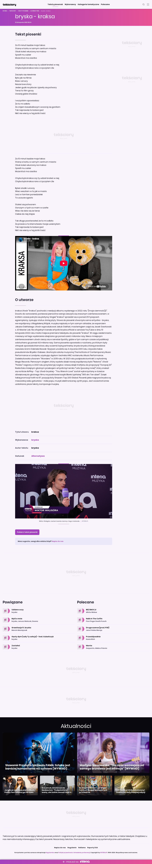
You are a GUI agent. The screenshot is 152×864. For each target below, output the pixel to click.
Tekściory (12, 11)
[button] (55, 4)
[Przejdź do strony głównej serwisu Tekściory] (9, 4)
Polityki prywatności (65, 852)
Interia (5, 11)
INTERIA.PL (103, 852)
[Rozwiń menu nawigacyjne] (148, 4)
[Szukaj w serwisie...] (143, 4)
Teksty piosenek (23, 11)
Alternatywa (34, 11)
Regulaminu (50, 852)
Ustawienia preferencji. (81, 852)
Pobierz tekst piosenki (27, 532)
